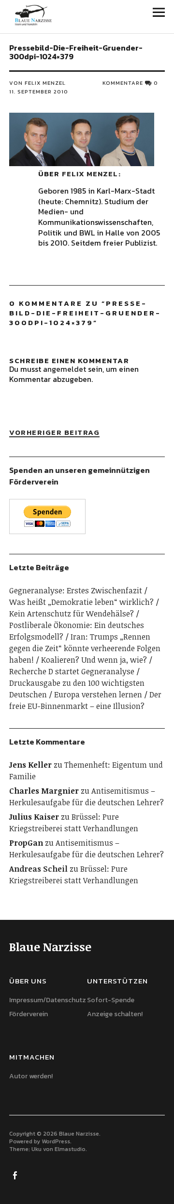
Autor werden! (31, 1076)
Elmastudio (70, 1149)
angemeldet (64, 369)
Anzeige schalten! (115, 1014)
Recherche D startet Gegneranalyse (71, 671)
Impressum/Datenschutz (47, 1000)
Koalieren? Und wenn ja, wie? (94, 659)
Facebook (15, 1174)
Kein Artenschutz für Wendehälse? (71, 613)
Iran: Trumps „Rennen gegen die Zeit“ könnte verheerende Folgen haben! (84, 648)
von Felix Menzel (37, 83)
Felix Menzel (90, 173)
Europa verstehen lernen (98, 694)
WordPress (56, 1141)
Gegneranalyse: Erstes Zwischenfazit (75, 590)
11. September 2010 (38, 91)
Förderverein (28, 1014)
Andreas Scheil (38, 869)
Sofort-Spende (110, 1000)
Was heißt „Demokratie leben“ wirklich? (81, 602)
